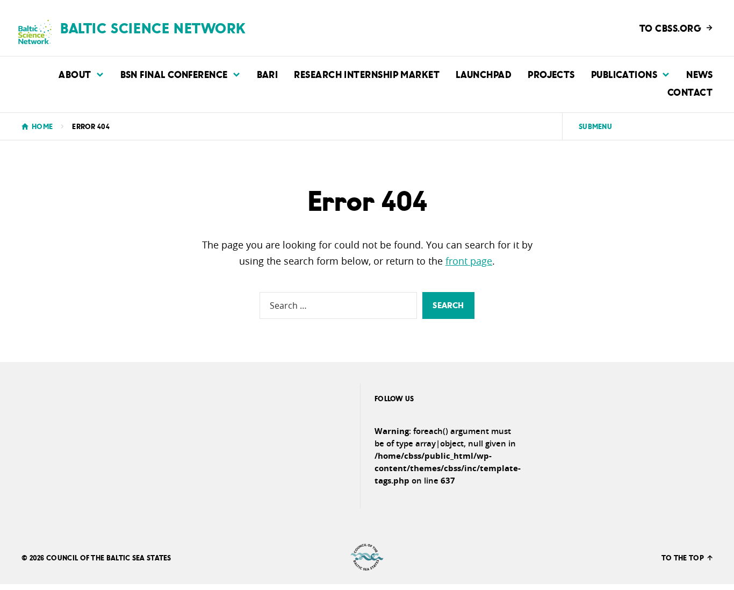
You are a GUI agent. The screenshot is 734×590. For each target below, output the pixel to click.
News (699, 74)
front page (468, 260)
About (75, 74)
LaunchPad (484, 74)
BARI (267, 74)
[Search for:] (338, 305)
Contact (690, 92)
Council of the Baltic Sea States (108, 557)
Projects (551, 74)
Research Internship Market (367, 74)
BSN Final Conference (174, 74)
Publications (624, 74)
